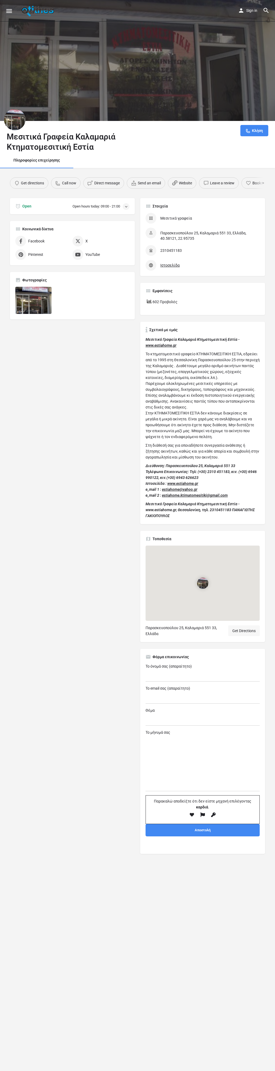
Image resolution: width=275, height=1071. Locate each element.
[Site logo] (38, 10)
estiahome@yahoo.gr (179, 489)
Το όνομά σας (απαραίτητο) (169, 666)
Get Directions (244, 631)
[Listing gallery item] (33, 300)
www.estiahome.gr (161, 345)
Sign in (251, 10)
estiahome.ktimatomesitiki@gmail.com (195, 495)
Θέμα (150, 710)
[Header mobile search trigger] (266, 10)
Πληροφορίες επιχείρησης (36, 160)
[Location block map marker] (202, 583)
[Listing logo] (15, 119)
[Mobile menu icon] (9, 11)
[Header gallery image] (137, 60)
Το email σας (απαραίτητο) (168, 688)
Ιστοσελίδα (170, 265)
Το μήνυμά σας (158, 732)
